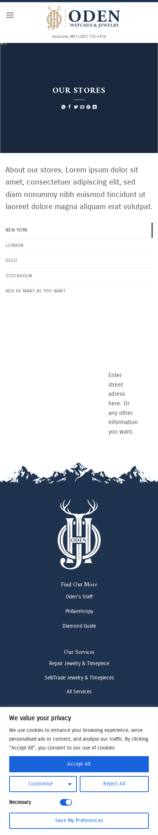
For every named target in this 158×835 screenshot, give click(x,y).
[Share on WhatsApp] (63, 107)
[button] (10, 15)
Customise (40, 784)
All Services (79, 692)
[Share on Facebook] (70, 107)
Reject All (114, 784)
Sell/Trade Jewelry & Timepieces (79, 678)
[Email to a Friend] (82, 107)
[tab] (79, 230)
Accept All (78, 764)
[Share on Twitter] (76, 107)
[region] (79, 771)
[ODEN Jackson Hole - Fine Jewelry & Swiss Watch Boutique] (83, 17)
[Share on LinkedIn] (94, 107)
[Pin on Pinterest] (88, 107)
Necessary (20, 802)
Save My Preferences (79, 820)
